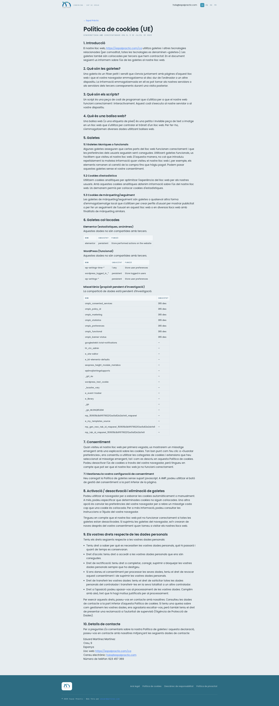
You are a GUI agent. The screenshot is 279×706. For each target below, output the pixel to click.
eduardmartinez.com (109, 699)
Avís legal (135, 686)
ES (211, 5)
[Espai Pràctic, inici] (67, 686)
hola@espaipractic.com (185, 4)
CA (202, 5)
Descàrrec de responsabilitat (179, 686)
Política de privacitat (206, 686)
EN (207, 5)
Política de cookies (152, 686)
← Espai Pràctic (91, 20)
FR (215, 5)
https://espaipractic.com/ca (124, 48)
